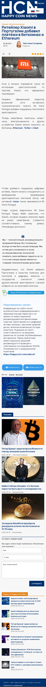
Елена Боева (16, 532)
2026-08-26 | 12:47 (17, 606)
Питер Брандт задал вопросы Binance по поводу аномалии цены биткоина (22, 450)
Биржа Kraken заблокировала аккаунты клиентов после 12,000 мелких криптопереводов (26, 601)
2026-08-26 (6, 455)
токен (16, 201)
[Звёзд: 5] (43, 53)
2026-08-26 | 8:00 (17, 644)
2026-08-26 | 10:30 (17, 619)
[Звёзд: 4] (40, 53)
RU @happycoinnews (13, 367)
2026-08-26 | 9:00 (17, 631)
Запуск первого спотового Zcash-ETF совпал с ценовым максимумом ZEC (27, 665)
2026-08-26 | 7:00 (17, 657)
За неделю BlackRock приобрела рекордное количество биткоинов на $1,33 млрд (21, 526)
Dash (35, 128)
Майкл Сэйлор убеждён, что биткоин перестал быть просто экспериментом (21, 487)
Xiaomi (12, 375)
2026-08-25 (6, 492)
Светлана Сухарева (32, 43)
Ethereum (18, 128)
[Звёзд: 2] (35, 53)
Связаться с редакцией (13, 685)
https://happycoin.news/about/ (19, 354)
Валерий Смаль (17, 492)
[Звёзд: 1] (32, 53)
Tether (27, 128)
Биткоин (19, 375)
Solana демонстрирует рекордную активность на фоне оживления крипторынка (27, 639)
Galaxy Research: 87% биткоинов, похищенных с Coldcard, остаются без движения (26, 652)
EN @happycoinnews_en (35, 367)
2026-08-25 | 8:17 (17, 670)
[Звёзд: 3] (38, 53)
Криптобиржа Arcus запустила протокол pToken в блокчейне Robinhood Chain (25, 614)
